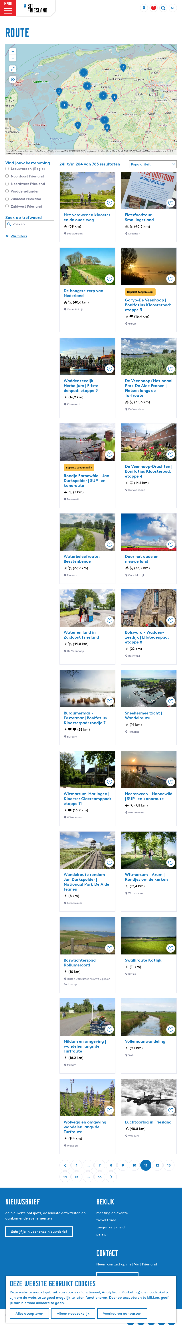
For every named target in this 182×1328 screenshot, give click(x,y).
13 (169, 1167)
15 (77, 1178)
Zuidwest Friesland (26, 206)
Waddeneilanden (25, 191)
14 (65, 1178)
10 (135, 1167)
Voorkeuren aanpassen (122, 1313)
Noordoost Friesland (27, 176)
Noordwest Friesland (28, 184)
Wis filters (19, 236)
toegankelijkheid (110, 1227)
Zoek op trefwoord (23, 217)
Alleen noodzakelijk (73, 1313)
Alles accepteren (29, 1313)
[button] (114, 99)
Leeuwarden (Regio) (28, 169)
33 (100, 1178)
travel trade (106, 1220)
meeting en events (112, 1213)
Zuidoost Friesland (26, 199)
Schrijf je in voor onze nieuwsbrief (39, 1232)
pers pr (102, 1234)
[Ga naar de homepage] (35, 8)
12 (158, 1167)
